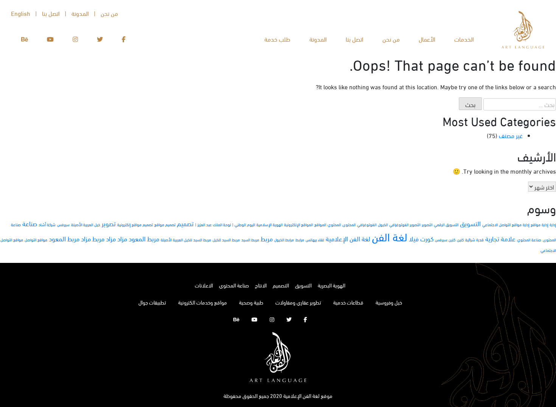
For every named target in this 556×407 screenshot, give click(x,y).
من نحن (391, 38)
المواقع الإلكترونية (298, 224)
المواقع (320, 224)
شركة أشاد (47, 224)
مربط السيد (250, 239)
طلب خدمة (277, 38)
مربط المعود (144, 238)
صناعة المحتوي (529, 239)
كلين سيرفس (445, 239)
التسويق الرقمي (446, 224)
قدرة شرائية (474, 239)
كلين (460, 239)
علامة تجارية (500, 238)
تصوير (109, 223)
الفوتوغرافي (366, 224)
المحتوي (334, 224)
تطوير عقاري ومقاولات (298, 302)
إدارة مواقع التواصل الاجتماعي (505, 224)
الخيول (383, 224)
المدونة (318, 38)
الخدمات (464, 38)
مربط (267, 238)
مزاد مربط (104, 238)
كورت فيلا (421, 238)
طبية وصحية (251, 302)
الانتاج (261, 285)
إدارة (553, 224)
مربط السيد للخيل (226, 239)
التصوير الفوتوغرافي (404, 224)
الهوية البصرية (331, 285)
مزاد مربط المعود (70, 238)
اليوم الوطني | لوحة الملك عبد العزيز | (225, 224)
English (20, 13)
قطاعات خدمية (348, 302)
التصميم (281, 285)
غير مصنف (511, 135)
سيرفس (63, 224)
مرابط (299, 239)
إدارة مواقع (539, 224)
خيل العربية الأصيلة (85, 224)
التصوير (427, 224)
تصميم (185, 223)
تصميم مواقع (164, 224)
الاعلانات (204, 285)
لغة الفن (389, 236)
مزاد (122, 238)
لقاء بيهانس (315, 239)
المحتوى (349, 224)
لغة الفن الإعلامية (348, 238)
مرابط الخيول (284, 239)
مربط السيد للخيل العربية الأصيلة (186, 239)
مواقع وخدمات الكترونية (202, 302)
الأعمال (427, 38)
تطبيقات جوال (152, 302)
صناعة (29, 223)
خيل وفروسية (389, 302)
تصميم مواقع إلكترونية (135, 224)
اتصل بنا (354, 38)
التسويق (470, 223)
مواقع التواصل (36, 239)
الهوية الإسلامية (269, 224)
